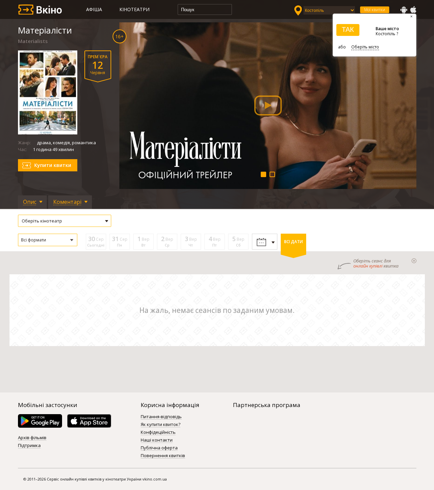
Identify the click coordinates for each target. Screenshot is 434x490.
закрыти (414, 260)
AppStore (413, 10)
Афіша (94, 9)
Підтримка (29, 445)
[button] (47, 240)
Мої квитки (374, 10)
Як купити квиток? (160, 424)
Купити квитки (52, 165)
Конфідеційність (158, 432)
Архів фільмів (32, 438)
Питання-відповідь (161, 417)
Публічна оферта (159, 448)
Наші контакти (157, 440)
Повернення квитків (163, 456)
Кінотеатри (134, 9)
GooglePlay (403, 10)
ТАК (348, 29)
